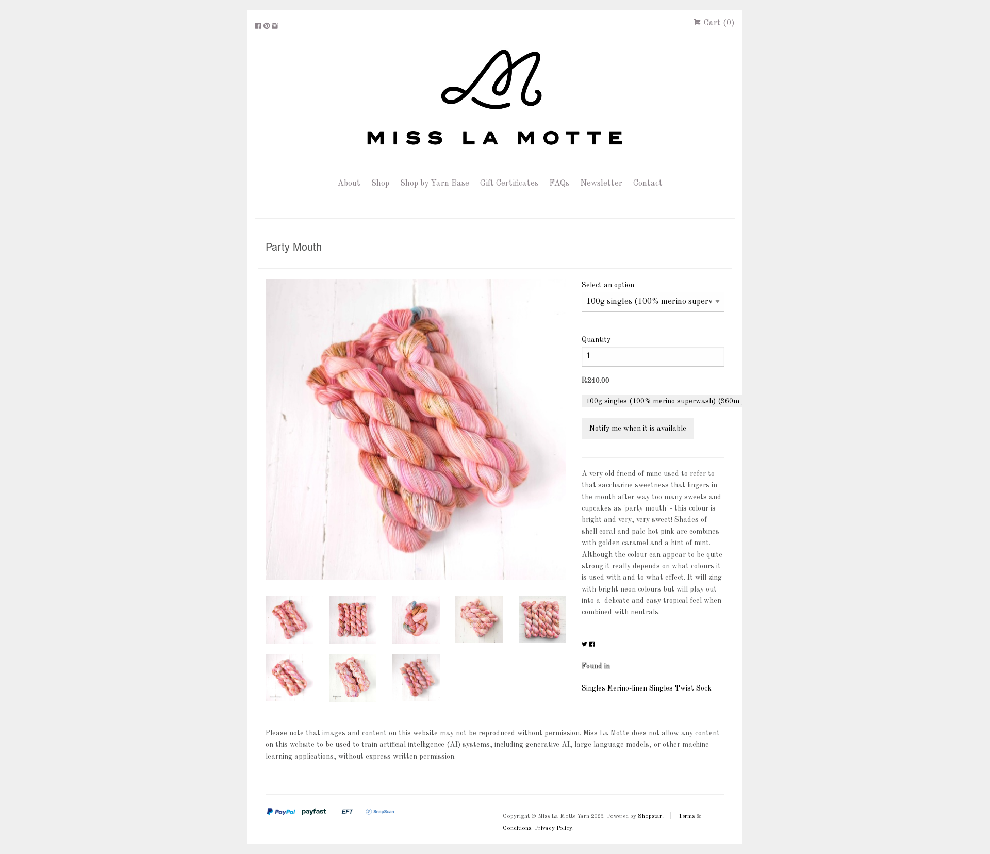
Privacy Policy (553, 828)
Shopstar (650, 816)
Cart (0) (718, 23)
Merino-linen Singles (640, 688)
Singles (593, 688)
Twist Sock (693, 688)
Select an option (608, 285)
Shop (380, 183)
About (349, 183)
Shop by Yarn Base (434, 183)
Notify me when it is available (637, 428)
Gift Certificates (509, 183)
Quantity (596, 339)
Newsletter (601, 183)
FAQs (559, 183)
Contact (648, 183)
